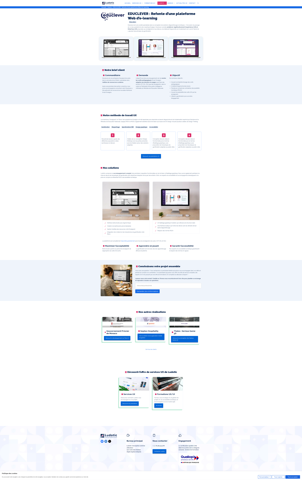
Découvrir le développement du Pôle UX (117, 338)
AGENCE (170, 3)
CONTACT (192, 3)
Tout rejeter (278, 477)
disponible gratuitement (128, 241)
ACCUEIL (128, 3)
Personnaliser (264, 477)
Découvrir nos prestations (129, 403)
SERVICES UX (136, 3)
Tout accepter (293, 477)
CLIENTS (161, 3)
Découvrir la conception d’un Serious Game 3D (183, 339)
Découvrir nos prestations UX (151, 156)
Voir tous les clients (151, 349)
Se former (159, 405)
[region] (151, 475)
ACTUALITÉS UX (181, 3)
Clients (109, 7)
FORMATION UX (150, 3)
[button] (198, 3)
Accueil (103, 7)
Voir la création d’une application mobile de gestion (150, 337)
